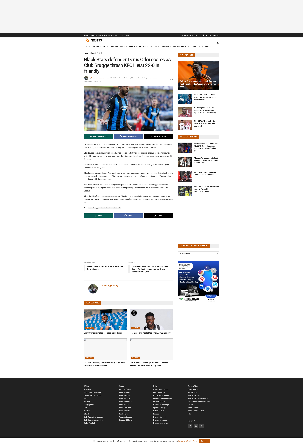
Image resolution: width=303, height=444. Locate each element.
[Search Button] (218, 43)
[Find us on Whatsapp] (210, 35)
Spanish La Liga (159, 408)
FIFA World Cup (194, 395)
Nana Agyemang (97, 78)
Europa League (159, 392)
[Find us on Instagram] (201, 426)
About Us (87, 35)
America (165, 46)
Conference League (161, 395)
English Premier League (162, 398)
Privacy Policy (124, 35)
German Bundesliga (161, 405)
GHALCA (191, 405)
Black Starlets (124, 411)
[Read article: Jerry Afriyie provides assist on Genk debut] (105, 319)
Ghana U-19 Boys (125, 420)
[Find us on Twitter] (206, 35)
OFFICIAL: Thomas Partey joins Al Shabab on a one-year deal (205, 123)
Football (99, 53)
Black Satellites (125, 408)
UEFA (155, 386)
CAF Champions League (93, 417)
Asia (85, 398)
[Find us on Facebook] (203, 35)
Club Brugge (94, 208)
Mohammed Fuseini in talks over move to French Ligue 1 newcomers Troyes (206, 189)
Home (88, 46)
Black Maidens (124, 395)
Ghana (96, 46)
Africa (132, 46)
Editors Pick (193, 386)
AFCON (87, 411)
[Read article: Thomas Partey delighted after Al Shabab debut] (151, 319)
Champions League (160, 389)
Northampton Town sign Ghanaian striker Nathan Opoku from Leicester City (205, 110)
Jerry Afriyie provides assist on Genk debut (102, 333)
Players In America (160, 423)
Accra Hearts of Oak (196, 411)
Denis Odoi (105, 208)
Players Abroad (180, 46)
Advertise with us (97, 35)
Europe (142, 46)
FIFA (189, 414)
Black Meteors (124, 398)
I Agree (204, 441)
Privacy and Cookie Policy (187, 441)
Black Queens (124, 405)
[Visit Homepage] (94, 40)
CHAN (86, 414)
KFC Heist (116, 208)
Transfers (196, 46)
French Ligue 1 (159, 402)
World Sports (193, 392)
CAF (85, 408)
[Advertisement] (151, 16)
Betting (153, 46)
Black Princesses (125, 402)
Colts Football (89, 423)
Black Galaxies (124, 392)
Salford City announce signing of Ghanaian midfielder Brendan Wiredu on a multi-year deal (198, 84)
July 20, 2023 (111, 78)
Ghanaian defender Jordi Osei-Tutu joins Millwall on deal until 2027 (205, 97)
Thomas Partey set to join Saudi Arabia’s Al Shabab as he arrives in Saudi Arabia (206, 160)
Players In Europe (150, 78)
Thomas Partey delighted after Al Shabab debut (150, 333)
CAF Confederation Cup (93, 420)
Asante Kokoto (194, 408)
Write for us (108, 35)
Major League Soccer (92, 392)
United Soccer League (92, 395)
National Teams (118, 46)
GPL (104, 46)
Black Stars (123, 414)
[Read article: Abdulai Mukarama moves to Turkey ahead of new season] (185, 176)
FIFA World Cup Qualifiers (198, 398)
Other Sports (193, 389)
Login (217, 35)
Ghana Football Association (199, 402)
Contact (115, 35)
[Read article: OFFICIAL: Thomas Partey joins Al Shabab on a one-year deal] (185, 125)
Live (207, 46)
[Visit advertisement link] (198, 281)
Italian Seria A (158, 411)
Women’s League (125, 417)
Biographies (89, 405)
